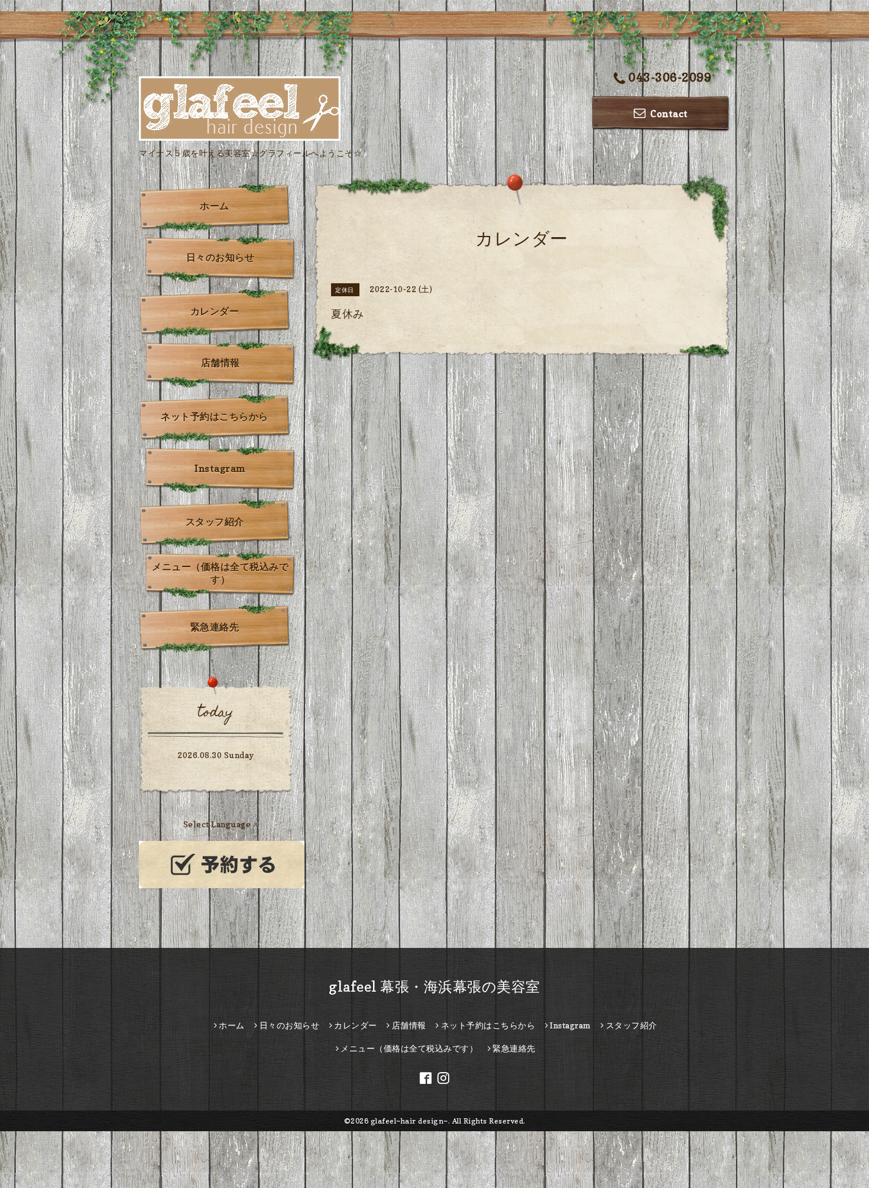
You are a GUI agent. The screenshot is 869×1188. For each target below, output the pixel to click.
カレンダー (214, 311)
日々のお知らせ (220, 257)
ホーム (214, 206)
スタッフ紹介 (215, 521)
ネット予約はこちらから (214, 416)
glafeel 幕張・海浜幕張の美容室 (434, 986)
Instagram (220, 468)
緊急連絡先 (214, 627)
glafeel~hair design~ (409, 1120)
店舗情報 (220, 362)
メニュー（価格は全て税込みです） (220, 573)
